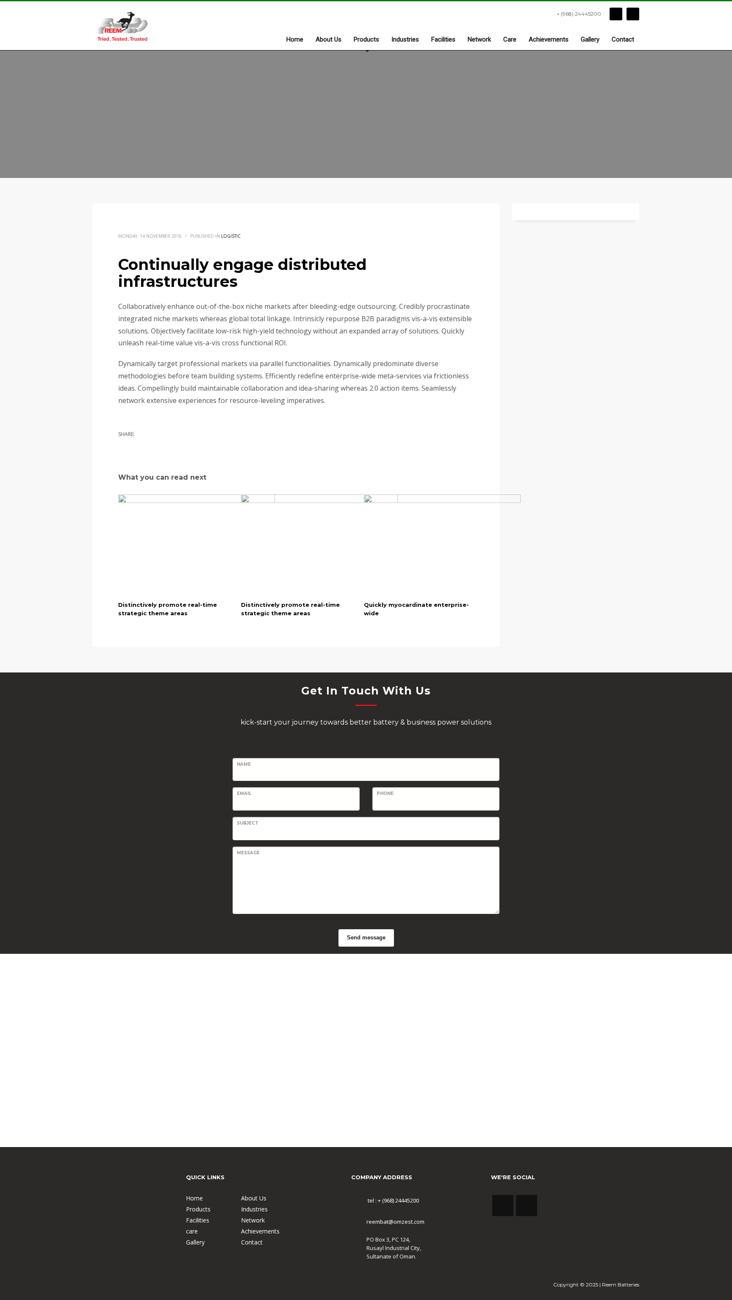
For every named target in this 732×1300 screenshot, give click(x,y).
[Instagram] (633, 14)
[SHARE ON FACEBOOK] (139, 445)
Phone (385, 793)
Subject (247, 823)
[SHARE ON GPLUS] (154, 445)
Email (244, 793)
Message (248, 853)
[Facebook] (616, 14)
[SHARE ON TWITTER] (124, 445)
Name (244, 764)
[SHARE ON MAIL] (183, 445)
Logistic (231, 236)
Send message (366, 937)
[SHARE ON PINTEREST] (169, 445)
